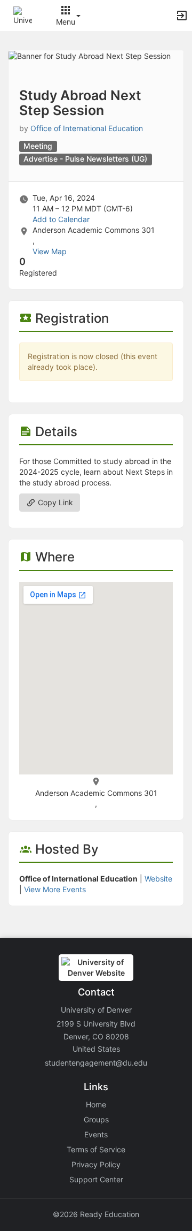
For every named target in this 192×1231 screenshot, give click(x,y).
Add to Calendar (61, 219)
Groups (96, 1119)
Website (158, 878)
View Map (50, 251)
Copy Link (54, 502)
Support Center (96, 1179)
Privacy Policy (96, 1164)
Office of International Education (86, 128)
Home (96, 1104)
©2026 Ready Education (96, 1214)
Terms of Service (96, 1149)
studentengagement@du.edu (96, 1062)
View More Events (55, 889)
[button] (23, 14)
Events (96, 1134)
